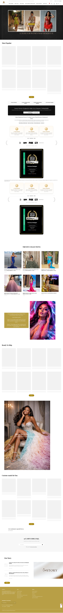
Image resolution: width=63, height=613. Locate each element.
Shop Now (31, 24)
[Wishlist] (49, 3)
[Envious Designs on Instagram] (7, 606)
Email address (4, 602)
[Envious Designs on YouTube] (8, 606)
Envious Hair (45, 3)
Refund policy (34, 592)
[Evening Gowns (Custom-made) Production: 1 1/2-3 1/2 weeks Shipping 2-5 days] (13, 259)
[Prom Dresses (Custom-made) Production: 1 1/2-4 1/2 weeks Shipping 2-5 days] (31, 259)
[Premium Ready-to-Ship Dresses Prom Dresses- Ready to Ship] (31, 283)
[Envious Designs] (3, 2)
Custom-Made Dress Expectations (37, 596)
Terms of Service (34, 591)
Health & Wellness (39, 3)
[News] (48, 570)
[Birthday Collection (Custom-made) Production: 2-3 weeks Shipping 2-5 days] (50, 259)
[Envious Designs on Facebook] (2, 606)
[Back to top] (61, 607)
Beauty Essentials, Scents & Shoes (30, 3)
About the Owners (35, 597)
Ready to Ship (16, 3)
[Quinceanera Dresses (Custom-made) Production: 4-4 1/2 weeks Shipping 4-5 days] (13, 283)
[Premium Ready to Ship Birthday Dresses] (50, 283)
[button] (42, 545)
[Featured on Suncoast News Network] (25, 199)
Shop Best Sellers (35, 112)
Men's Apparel (22, 3)
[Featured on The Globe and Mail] (20, 199)
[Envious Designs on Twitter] (4, 606)
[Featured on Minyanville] (41, 199)
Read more (10, 568)
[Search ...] (51, 3)
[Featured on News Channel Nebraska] (36, 199)
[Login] (54, 3)
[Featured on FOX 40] (31, 199)
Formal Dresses (11, 3)
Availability (34, 595)
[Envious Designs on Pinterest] (5, 606)
